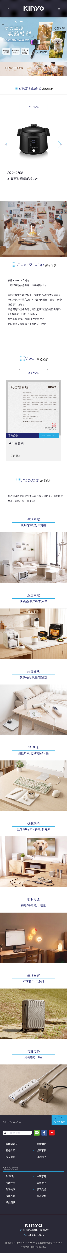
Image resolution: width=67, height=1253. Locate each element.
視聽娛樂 (10, 1183)
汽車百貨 (10, 1196)
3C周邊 (10, 1176)
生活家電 (41, 1176)
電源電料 (41, 1196)
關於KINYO (12, 1144)
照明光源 (41, 1189)
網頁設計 (35, 1246)
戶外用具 (10, 1202)
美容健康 (10, 1189)
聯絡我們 (41, 1157)
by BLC (42, 1246)
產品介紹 (10, 1150)
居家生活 (41, 1183)
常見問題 (10, 1157)
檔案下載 (41, 1150)
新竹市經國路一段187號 (36, 1230)
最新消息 (41, 1144)
